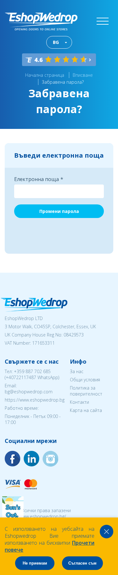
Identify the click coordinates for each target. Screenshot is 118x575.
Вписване (83, 75)
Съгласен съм (82, 563)
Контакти (79, 402)
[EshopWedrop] (41, 21)
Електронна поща (36, 179)
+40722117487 (21, 377)
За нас (76, 371)
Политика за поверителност (86, 391)
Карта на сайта (86, 410)
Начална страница (44, 75)
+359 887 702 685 (32, 371)
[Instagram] (31, 459)
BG (56, 42)
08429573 (74, 335)
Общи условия (85, 380)
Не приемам (35, 563)
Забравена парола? (63, 82)
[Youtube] (50, 459)
